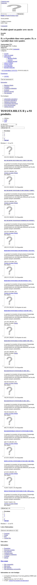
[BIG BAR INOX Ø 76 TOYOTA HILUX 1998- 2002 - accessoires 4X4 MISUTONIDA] (9, 366)
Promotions (7, 548)
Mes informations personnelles (12, 569)
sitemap (6, 557)
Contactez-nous (5, 1)
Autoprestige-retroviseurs (11, 103)
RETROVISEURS (9, 67)
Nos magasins (8, 93)
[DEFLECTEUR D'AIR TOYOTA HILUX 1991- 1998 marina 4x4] (9, 486)
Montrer (3, 126)
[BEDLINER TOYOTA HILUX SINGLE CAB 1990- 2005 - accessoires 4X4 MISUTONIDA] (9, 306)
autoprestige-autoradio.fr (10, 99)
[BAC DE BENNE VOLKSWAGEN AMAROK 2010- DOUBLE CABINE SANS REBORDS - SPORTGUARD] (9, 215)
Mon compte (4, 561)
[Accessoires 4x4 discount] (14, 12)
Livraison (6, 87)
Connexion (4, 3)
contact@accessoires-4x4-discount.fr (19, 580)
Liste (5, 121)
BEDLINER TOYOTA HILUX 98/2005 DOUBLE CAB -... (18, 280)
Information (4, 82)
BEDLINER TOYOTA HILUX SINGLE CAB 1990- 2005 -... (18, 310)
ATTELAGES (8, 64)
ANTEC (6, 76)
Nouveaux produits (9, 550)
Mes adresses (7, 567)
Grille (5, 120)
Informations (7, 56)
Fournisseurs (4, 73)
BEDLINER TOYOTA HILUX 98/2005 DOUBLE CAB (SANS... (19, 250)
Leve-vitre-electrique (9, 105)
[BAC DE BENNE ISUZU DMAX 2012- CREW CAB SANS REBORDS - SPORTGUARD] (9, 155)
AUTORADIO (8, 66)
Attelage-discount (9, 106)
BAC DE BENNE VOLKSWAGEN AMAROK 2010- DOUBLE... (19, 220)
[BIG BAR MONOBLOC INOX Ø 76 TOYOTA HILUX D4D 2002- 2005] (9, 426)
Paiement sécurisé (12, 61)
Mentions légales (12, 58)
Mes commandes (8, 564)
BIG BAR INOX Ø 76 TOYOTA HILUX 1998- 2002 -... (17, 371)
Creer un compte (8, 55)
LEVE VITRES (8, 63)
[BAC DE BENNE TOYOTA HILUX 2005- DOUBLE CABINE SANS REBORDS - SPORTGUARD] (9, 185)
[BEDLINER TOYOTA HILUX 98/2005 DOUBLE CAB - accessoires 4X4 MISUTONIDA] (9, 275)
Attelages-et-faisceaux (10, 102)
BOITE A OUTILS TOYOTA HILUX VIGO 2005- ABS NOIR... (19, 461)
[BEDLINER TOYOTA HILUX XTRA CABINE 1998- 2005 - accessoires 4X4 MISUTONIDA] (9, 336)
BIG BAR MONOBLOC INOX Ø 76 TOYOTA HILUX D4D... (18, 431)
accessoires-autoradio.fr (10, 100)
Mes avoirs (7, 566)
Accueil (6, 53)
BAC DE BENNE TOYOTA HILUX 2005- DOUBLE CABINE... (19, 190)
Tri (1, 124)
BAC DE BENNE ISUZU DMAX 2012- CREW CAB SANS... (18, 160)
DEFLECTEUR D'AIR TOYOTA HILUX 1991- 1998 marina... (19, 491)
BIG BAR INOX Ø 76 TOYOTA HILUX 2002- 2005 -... (17, 401)
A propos (10, 60)
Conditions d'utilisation (10, 88)
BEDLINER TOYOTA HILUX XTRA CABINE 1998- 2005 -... (19, 340)
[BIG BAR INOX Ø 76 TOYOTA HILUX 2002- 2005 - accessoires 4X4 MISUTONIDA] (9, 396)
